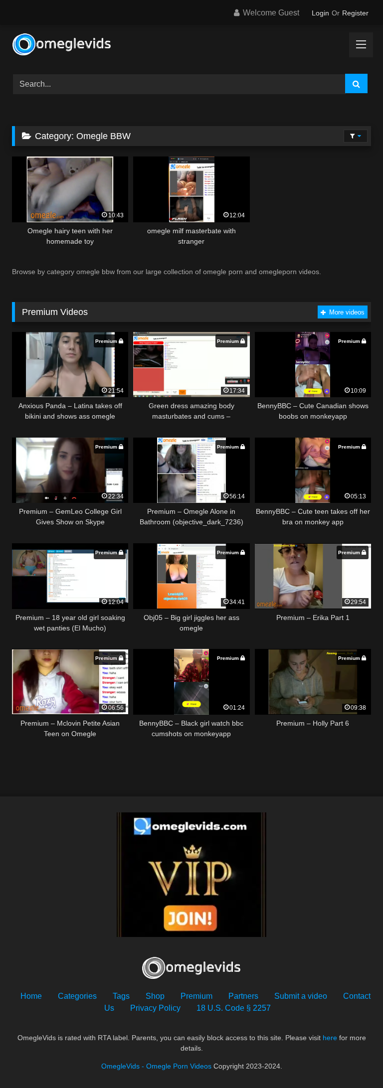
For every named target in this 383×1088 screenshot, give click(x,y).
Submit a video (300, 996)
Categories (77, 996)
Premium (196, 996)
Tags (121, 996)
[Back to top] (352, 1058)
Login (320, 13)
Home (31, 996)
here (330, 1038)
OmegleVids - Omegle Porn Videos (156, 1066)
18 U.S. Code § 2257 (233, 1008)
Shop (155, 996)
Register (355, 13)
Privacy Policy (155, 1008)
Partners (243, 996)
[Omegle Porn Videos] (191, 46)
